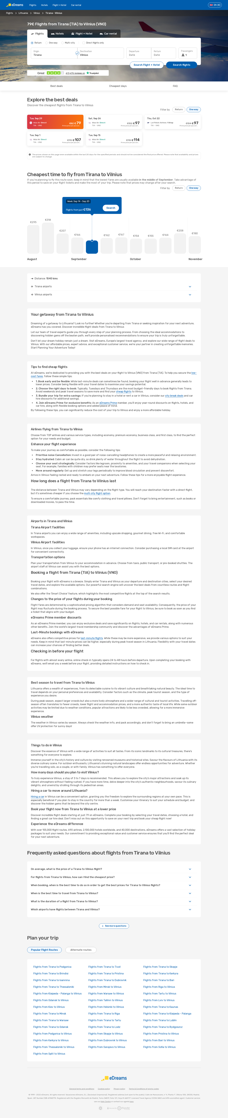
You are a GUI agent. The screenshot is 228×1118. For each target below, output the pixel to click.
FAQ (175, 86)
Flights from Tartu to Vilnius (159, 993)
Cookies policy (104, 1089)
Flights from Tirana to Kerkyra (160, 973)
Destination (86, 51)
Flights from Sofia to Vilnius (159, 1047)
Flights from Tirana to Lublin (160, 1020)
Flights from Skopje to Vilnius (105, 1033)
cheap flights (123, 391)
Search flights (181, 64)
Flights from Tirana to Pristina (106, 973)
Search (110, 207)
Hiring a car (37, 796)
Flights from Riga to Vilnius (159, 986)
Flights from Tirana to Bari (158, 980)
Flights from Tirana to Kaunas (160, 1006)
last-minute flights (92, 638)
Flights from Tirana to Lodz (104, 1027)
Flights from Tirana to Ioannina (51, 980)
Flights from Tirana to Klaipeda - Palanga (167, 1013)
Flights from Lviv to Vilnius (158, 1000)
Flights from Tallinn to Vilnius (105, 1000)
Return (157, 51)
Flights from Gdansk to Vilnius (51, 1000)
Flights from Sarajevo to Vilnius (106, 1047)
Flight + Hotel (59, 5)
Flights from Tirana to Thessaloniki (53, 986)
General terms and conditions (81, 1089)
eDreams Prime (108, 402)
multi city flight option (97, 493)
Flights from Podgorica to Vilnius (52, 1033)
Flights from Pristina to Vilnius (161, 1033)
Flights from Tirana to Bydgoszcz (163, 1027)
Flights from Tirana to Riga (104, 1013)
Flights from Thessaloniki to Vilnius (53, 1047)
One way (193, 109)
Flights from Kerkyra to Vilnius (51, 1040)
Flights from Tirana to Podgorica (52, 966)
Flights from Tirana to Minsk (49, 1013)
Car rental (76, 5)
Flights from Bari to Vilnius (158, 1040)
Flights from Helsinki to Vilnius (106, 1006)
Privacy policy (119, 1089)
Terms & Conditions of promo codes (144, 1089)
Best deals (56, 86)
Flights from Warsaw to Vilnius (106, 993)
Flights (32, 5)
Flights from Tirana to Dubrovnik (107, 980)
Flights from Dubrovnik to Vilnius (107, 1040)
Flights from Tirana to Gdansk (50, 1027)
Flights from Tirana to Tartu (104, 1020)
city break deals (174, 395)
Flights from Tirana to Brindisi (50, 973)
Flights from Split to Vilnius (49, 1053)
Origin (36, 51)
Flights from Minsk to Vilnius (104, 986)
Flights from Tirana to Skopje (160, 966)
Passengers (187, 51)
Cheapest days (118, 86)
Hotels (44, 5)
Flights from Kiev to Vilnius (49, 1006)
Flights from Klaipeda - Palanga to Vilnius (57, 993)
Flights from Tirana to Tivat (104, 966)
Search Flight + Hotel (147, 64)
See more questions (115, 926)
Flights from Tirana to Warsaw (51, 1020)
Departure (134, 51)
